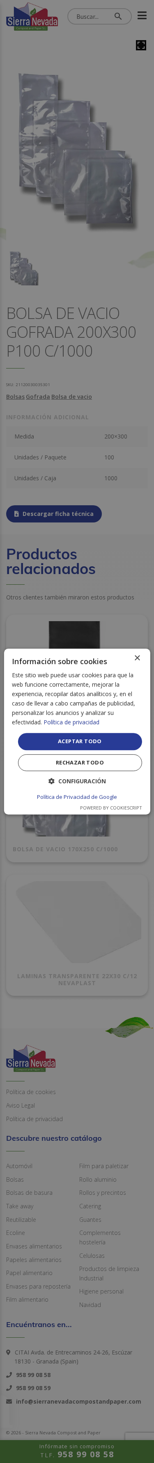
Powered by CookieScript (111, 808)
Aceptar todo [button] (80, 741)
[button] (77, 781)
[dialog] (77, 732)
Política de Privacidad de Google (77, 796)
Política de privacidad (71, 722)
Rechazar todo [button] (80, 762)
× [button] (137, 658)
